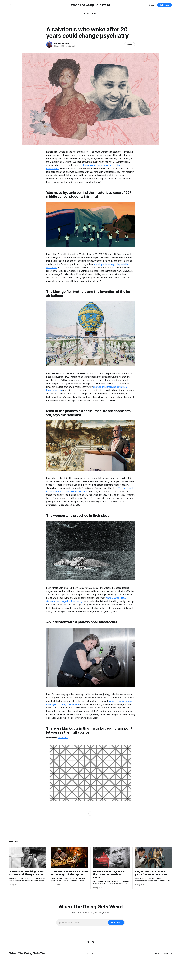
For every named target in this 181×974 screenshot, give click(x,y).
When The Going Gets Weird (90, 4)
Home (86, 13)
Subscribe (164, 5)
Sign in (152, 5)
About (95, 13)
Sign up (90, 953)
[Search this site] (10, 5)
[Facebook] (93, 942)
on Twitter (63, 737)
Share (129, 44)
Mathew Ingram (61, 43)
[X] (88, 942)
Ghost (169, 953)
